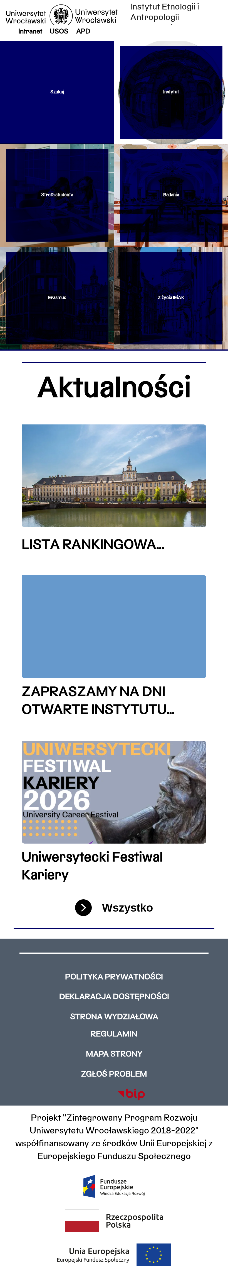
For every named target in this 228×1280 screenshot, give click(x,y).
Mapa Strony (114, 1054)
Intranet (30, 32)
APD (83, 32)
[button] (57, 92)
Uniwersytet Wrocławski (26, 18)
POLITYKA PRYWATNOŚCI (114, 977)
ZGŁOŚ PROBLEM (114, 1074)
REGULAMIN (114, 1034)
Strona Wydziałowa (114, 1017)
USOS (59, 32)
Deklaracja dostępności (114, 997)
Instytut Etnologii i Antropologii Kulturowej (164, 18)
